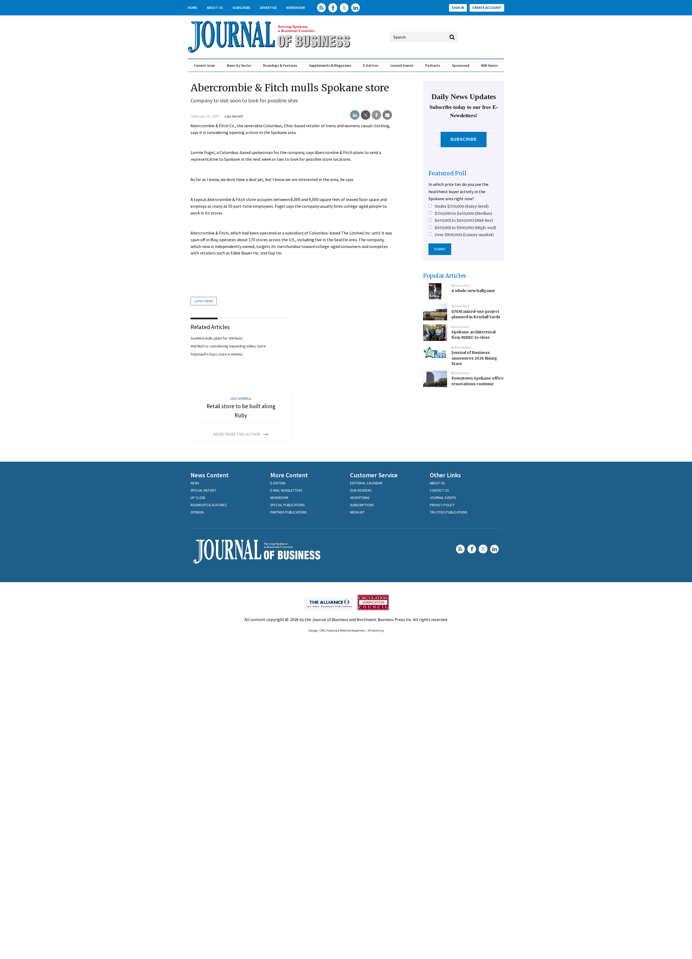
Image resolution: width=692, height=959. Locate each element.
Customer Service (374, 475)
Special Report (203, 490)
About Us (215, 7)
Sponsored (460, 65)
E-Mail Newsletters (286, 490)
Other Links (445, 475)
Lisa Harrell (233, 116)
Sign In (458, 7)
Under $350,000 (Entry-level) (462, 206)
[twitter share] (365, 115)
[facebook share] (376, 115)
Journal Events (401, 65)
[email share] (387, 115)
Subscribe (241, 7)
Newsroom (295, 7)
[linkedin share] (355, 115)
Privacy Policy (442, 505)
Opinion (197, 512)
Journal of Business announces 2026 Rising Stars (474, 358)
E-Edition (370, 65)
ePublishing (376, 630)
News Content (210, 475)
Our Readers (360, 490)
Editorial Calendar (366, 483)
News (195, 483)
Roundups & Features (280, 65)
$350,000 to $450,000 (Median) (463, 213)
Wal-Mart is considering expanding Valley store (228, 346)
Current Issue (204, 65)
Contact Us (439, 490)
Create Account (486, 7)
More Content (289, 475)
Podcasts (432, 65)
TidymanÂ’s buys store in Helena (216, 354)
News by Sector (239, 65)
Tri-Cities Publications (448, 512)
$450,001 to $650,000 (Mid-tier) (464, 220)
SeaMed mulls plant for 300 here (216, 338)
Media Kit (357, 512)
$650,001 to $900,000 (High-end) (465, 227)
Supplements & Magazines (330, 65)
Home (192, 7)
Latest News (203, 301)
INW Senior (489, 65)
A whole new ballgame (473, 290)
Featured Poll (447, 173)
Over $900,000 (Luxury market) (464, 234)
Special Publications (287, 505)
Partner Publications (288, 512)
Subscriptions (362, 505)
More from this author (237, 434)
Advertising (360, 497)
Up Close (198, 497)
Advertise (268, 7)
